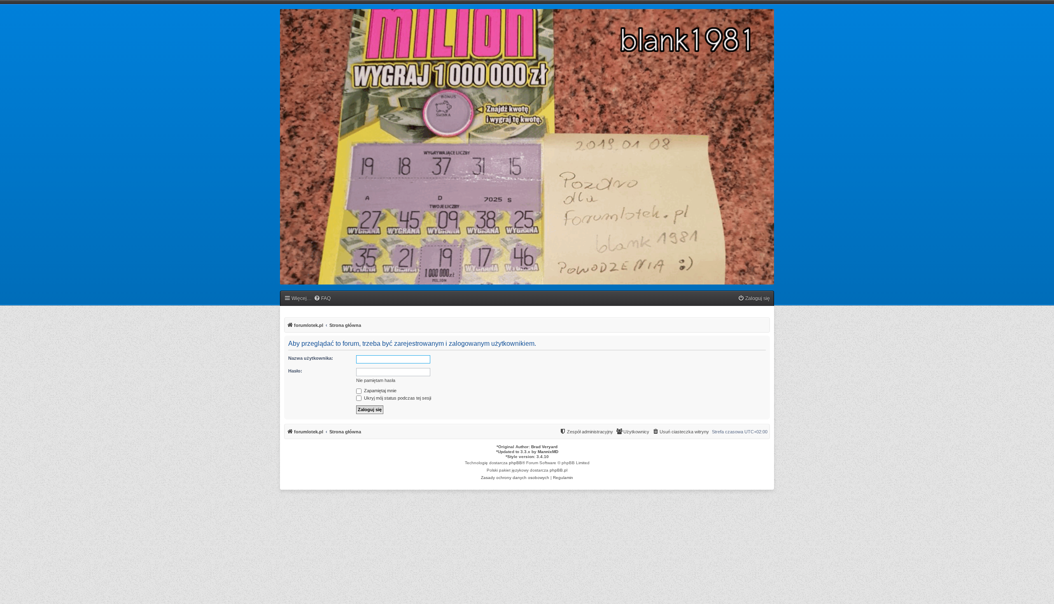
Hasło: (295, 370)
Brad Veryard (544, 446)
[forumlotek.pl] (527, 147)
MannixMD (548, 451)
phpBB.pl (558, 470)
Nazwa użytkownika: (310, 358)
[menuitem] (322, 298)
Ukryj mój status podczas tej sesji (397, 398)
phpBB (515, 463)
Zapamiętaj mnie (379, 390)
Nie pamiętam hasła (375, 380)
